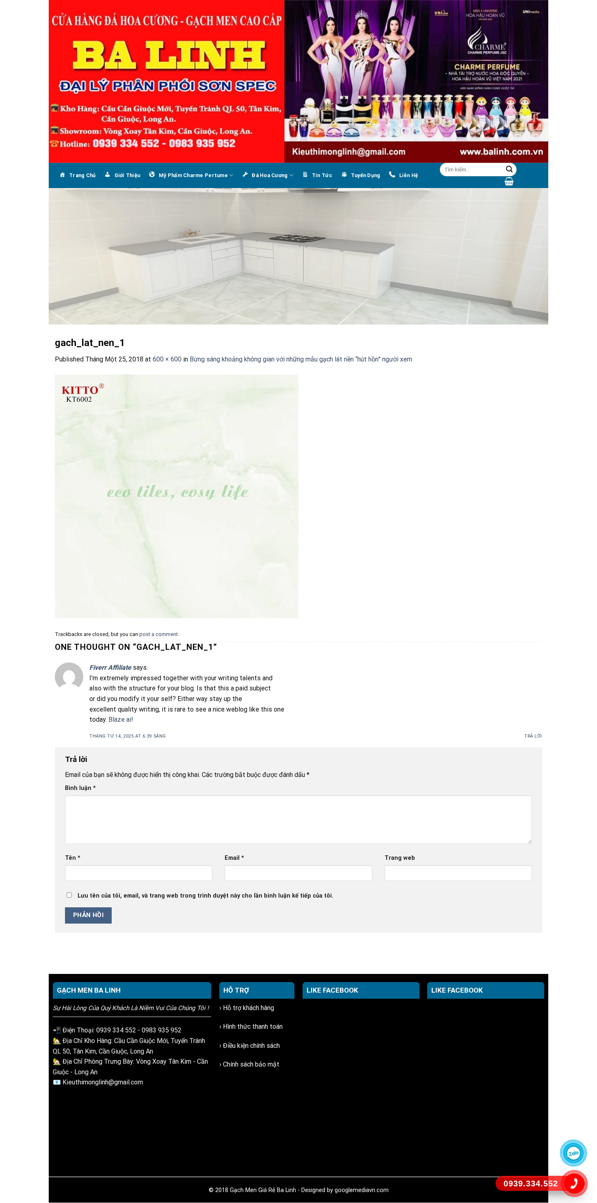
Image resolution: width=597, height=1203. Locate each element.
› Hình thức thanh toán (251, 1026)
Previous (59, 254)
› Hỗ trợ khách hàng (246, 1008)
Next (538, 254)
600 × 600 (167, 359)
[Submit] (509, 170)
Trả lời (533, 736)
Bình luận (80, 788)
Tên (72, 858)
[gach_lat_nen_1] (176, 496)
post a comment (158, 634)
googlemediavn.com (362, 1190)
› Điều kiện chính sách (249, 1045)
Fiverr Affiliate (110, 667)
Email (234, 858)
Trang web (400, 858)
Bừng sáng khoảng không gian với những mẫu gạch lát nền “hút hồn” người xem (301, 359)
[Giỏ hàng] (509, 181)
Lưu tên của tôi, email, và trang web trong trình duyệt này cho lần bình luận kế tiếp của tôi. (205, 895)
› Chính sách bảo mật (249, 1064)
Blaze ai (119, 719)
